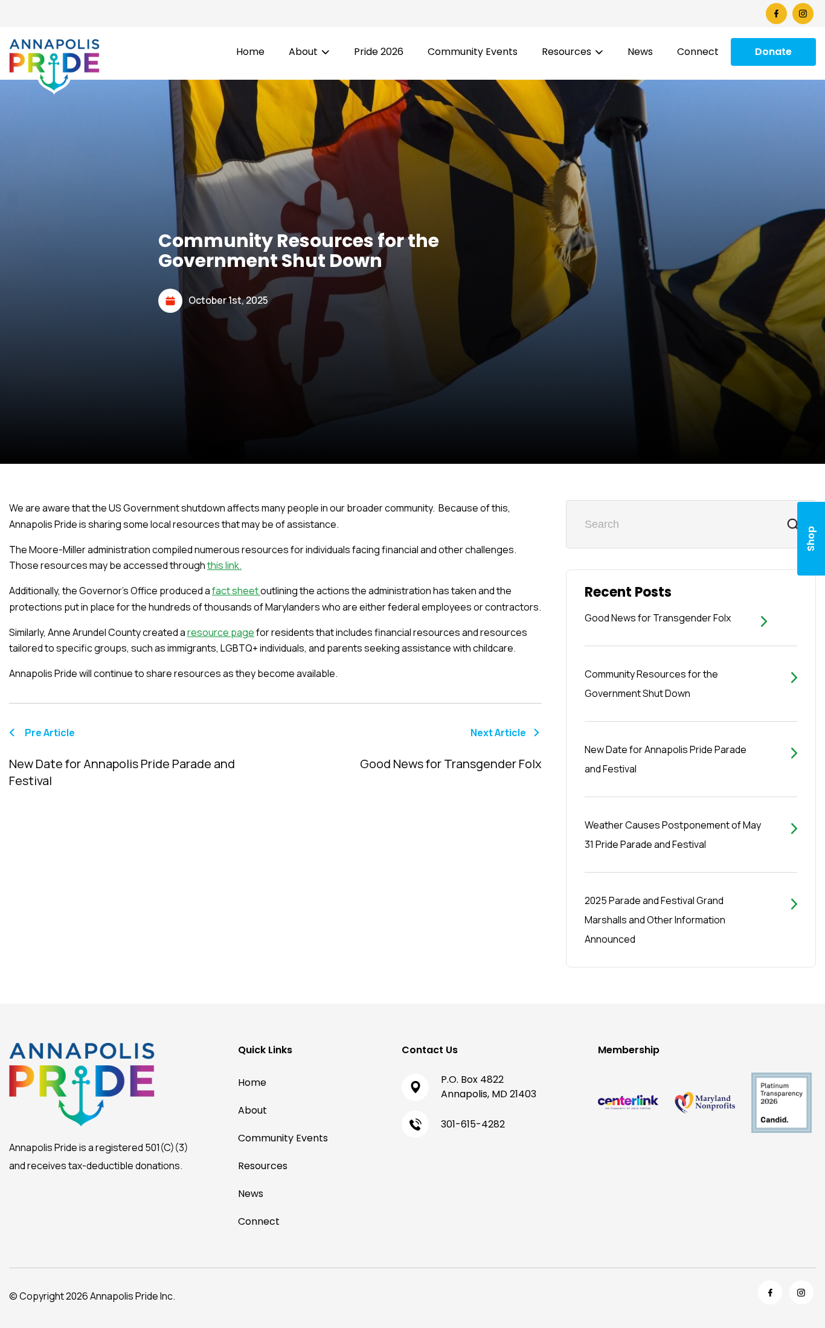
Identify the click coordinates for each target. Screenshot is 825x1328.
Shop (811, 538)
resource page (220, 632)
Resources (566, 52)
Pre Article (122, 757)
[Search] (793, 524)
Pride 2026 (378, 52)
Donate (773, 52)
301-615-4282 (473, 1124)
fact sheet (236, 590)
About (303, 52)
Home (250, 52)
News (640, 52)
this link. (224, 565)
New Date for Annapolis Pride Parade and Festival (665, 759)
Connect (698, 52)
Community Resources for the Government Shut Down (651, 683)
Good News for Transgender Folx (658, 617)
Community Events (473, 52)
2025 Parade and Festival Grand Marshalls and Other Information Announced (655, 920)
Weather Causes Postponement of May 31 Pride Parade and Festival (673, 834)
